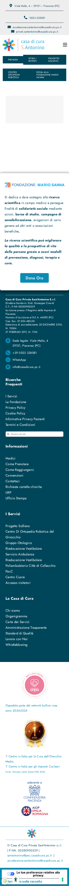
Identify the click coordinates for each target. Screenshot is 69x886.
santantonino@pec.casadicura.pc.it (30, 855)
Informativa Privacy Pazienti (25, 419)
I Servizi (11, 396)
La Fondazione (16, 402)
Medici (11, 458)
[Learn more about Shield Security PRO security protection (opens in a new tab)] (5, 881)
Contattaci (13, 481)
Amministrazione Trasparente (26, 627)
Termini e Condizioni (20, 424)
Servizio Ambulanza (20, 554)
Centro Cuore (15, 577)
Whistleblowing (17, 644)
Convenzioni (14, 475)
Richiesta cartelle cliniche (24, 486)
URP (8, 492)
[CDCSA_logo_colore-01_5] (23, 40)
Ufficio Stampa (16, 498)
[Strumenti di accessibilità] (15, 879)
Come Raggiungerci (20, 469)
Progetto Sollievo (18, 526)
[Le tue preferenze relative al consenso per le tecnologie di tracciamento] (62, 879)
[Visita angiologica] (34, 109)
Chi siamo (13, 610)
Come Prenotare (17, 464)
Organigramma (16, 616)
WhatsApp (19, 360)
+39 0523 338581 (25, 353)
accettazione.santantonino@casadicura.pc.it (35, 860)
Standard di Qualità (19, 633)
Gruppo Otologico (19, 542)
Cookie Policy (15, 413)
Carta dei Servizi (18, 622)
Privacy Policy (16, 407)
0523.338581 (37, 18)
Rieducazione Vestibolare (24, 548)
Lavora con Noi (17, 639)
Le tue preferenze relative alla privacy (38, 874)
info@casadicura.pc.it (26, 367)
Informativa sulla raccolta (23, 881)
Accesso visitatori (18, 582)
